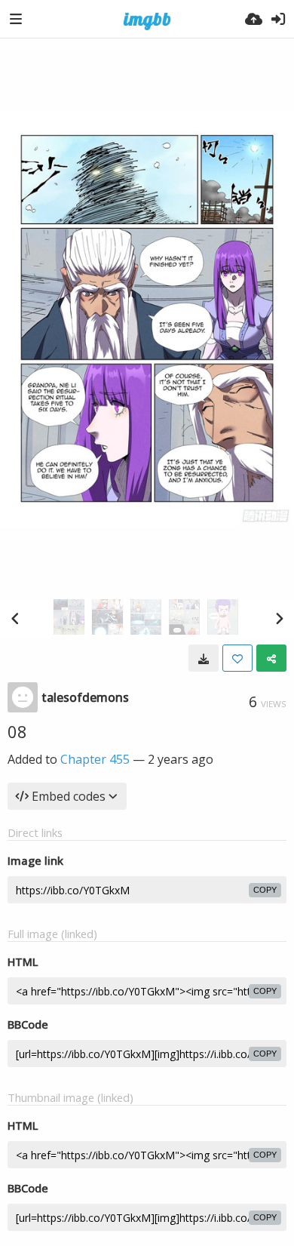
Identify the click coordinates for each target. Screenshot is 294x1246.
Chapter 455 (95, 759)
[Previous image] (15, 618)
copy (265, 889)
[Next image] (279, 618)
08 (17, 731)
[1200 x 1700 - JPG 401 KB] (203, 658)
